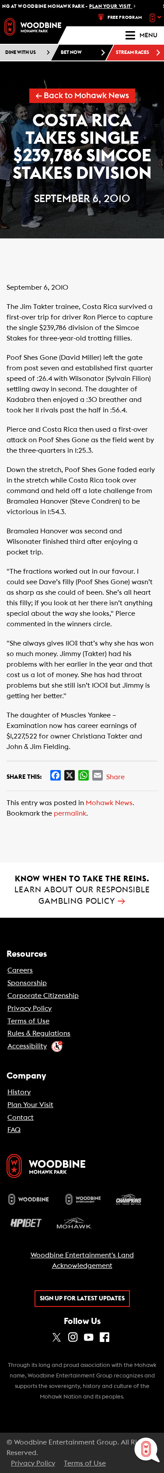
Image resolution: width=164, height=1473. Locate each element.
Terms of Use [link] (28, 1021)
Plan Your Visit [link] (30, 1104)
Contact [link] (20, 1117)
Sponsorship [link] (27, 983)
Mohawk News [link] (109, 802)
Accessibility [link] (27, 1046)
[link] (32, 26)
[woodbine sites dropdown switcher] (156, 17)
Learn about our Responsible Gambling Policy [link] (82, 890)
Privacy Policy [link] (29, 1008)
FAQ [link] (14, 1129)
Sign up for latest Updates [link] (82, 1299)
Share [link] (115, 777)
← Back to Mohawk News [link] (82, 96)
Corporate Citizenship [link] (43, 995)
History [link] (19, 1092)
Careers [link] (20, 970)
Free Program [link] (125, 17)
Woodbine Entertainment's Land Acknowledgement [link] (82, 1260)
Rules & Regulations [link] (38, 1033)
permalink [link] (70, 813)
